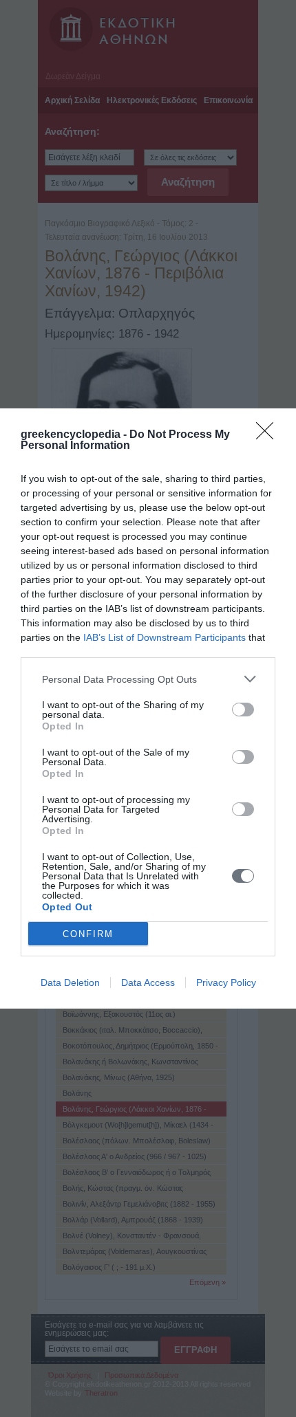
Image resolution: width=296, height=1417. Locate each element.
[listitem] (148, 679)
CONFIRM (88, 934)
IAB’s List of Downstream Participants (164, 637)
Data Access (148, 982)
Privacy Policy (226, 982)
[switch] (243, 709)
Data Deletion (70, 982)
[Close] (269, 435)
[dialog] (148, 708)
